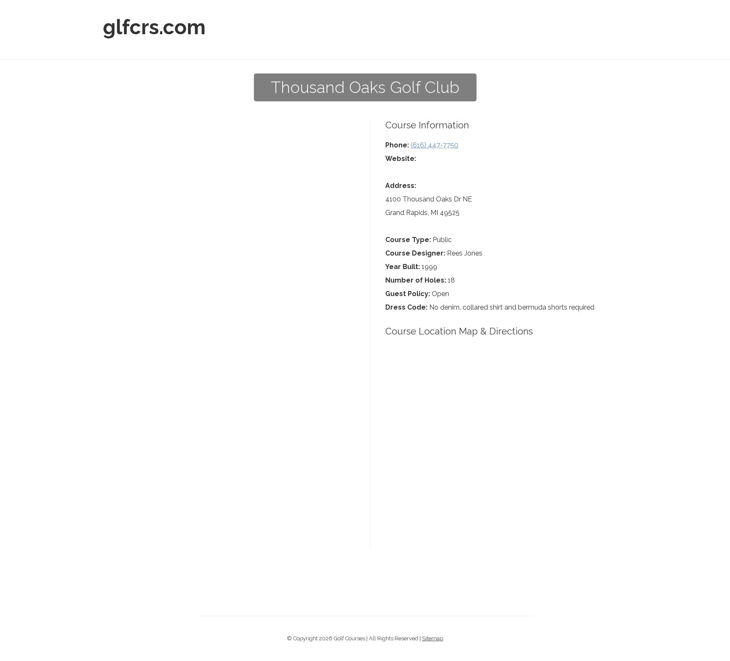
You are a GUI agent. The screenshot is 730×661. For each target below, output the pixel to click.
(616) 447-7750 (434, 145)
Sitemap (432, 638)
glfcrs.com (154, 27)
